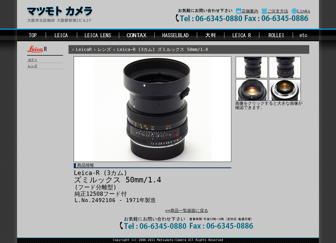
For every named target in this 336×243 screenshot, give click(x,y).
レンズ (32, 65)
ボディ (32, 59)
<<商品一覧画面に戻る (186, 210)
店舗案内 (250, 11)
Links (303, 11)
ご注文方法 (277, 11)
